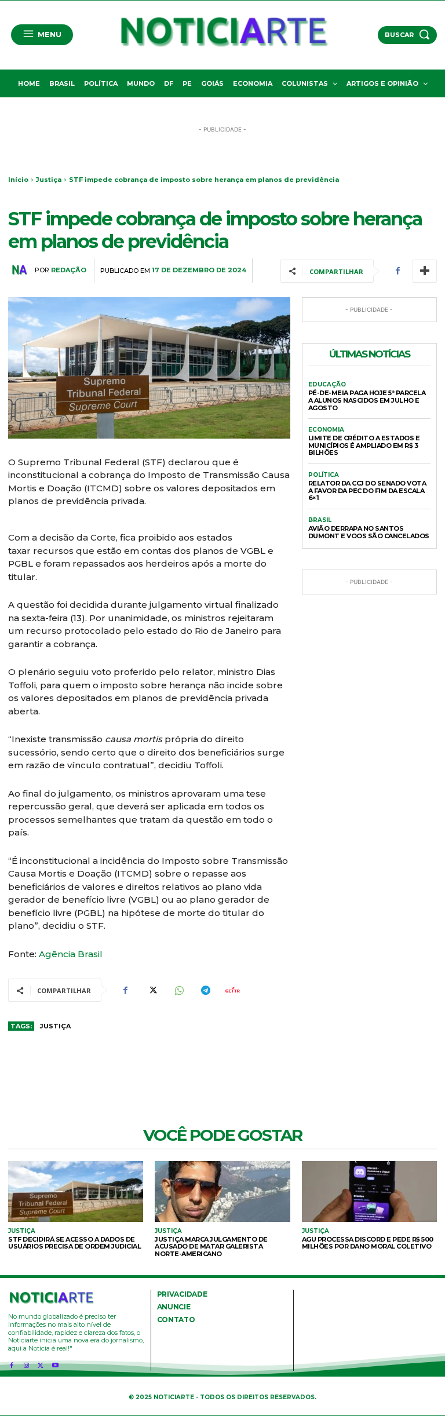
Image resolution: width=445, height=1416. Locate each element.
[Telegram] (205, 990)
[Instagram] (25, 1363)
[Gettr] (231, 990)
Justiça (48, 180)
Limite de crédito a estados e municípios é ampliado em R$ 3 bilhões (364, 445)
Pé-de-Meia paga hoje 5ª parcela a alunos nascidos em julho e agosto (367, 400)
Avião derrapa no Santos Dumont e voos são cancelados (368, 532)
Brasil (319, 520)
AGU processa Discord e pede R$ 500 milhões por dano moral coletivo (367, 1243)
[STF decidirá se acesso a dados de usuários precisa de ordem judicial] (75, 1191)
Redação (68, 270)
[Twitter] (151, 990)
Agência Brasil (71, 953)
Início (18, 180)
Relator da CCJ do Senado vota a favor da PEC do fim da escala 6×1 (367, 490)
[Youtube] (55, 1363)
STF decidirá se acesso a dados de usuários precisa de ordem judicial (74, 1243)
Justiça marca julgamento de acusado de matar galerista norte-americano (211, 1246)
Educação (327, 384)
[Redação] (21, 270)
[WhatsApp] (178, 990)
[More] (425, 271)
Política (323, 475)
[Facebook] (397, 271)
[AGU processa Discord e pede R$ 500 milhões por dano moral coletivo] (369, 1191)
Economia (326, 429)
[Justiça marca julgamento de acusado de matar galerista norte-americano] (222, 1191)
